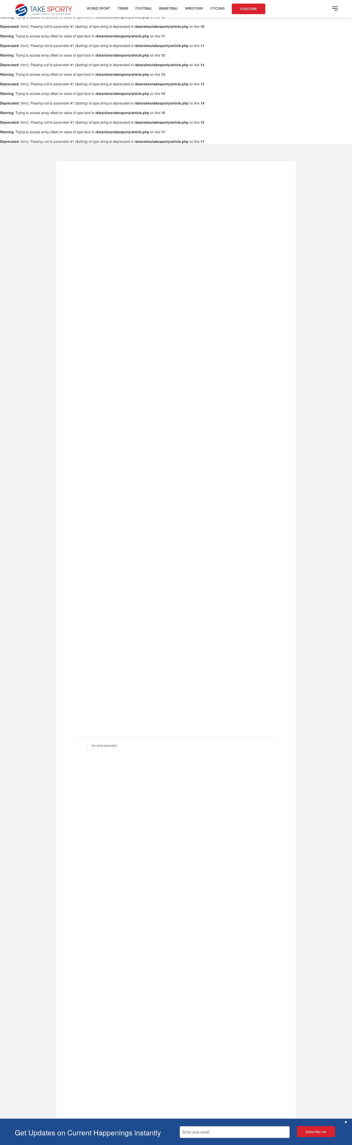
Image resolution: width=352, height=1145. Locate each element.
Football (144, 8)
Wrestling (194, 8)
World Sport (98, 8)
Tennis (123, 8)
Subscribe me (316, 1131)
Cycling (217, 8)
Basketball (168, 8)
